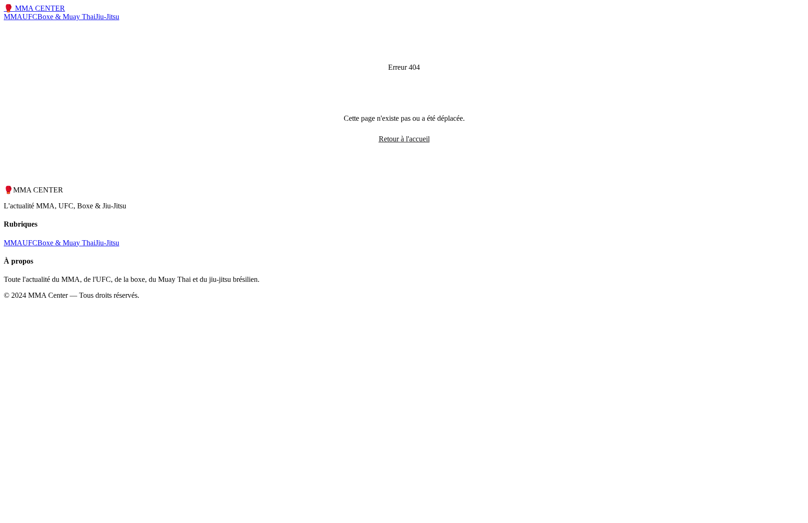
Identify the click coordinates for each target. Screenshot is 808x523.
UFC (29, 17)
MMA (13, 17)
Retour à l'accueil (404, 139)
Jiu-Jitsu (107, 17)
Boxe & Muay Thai (66, 17)
